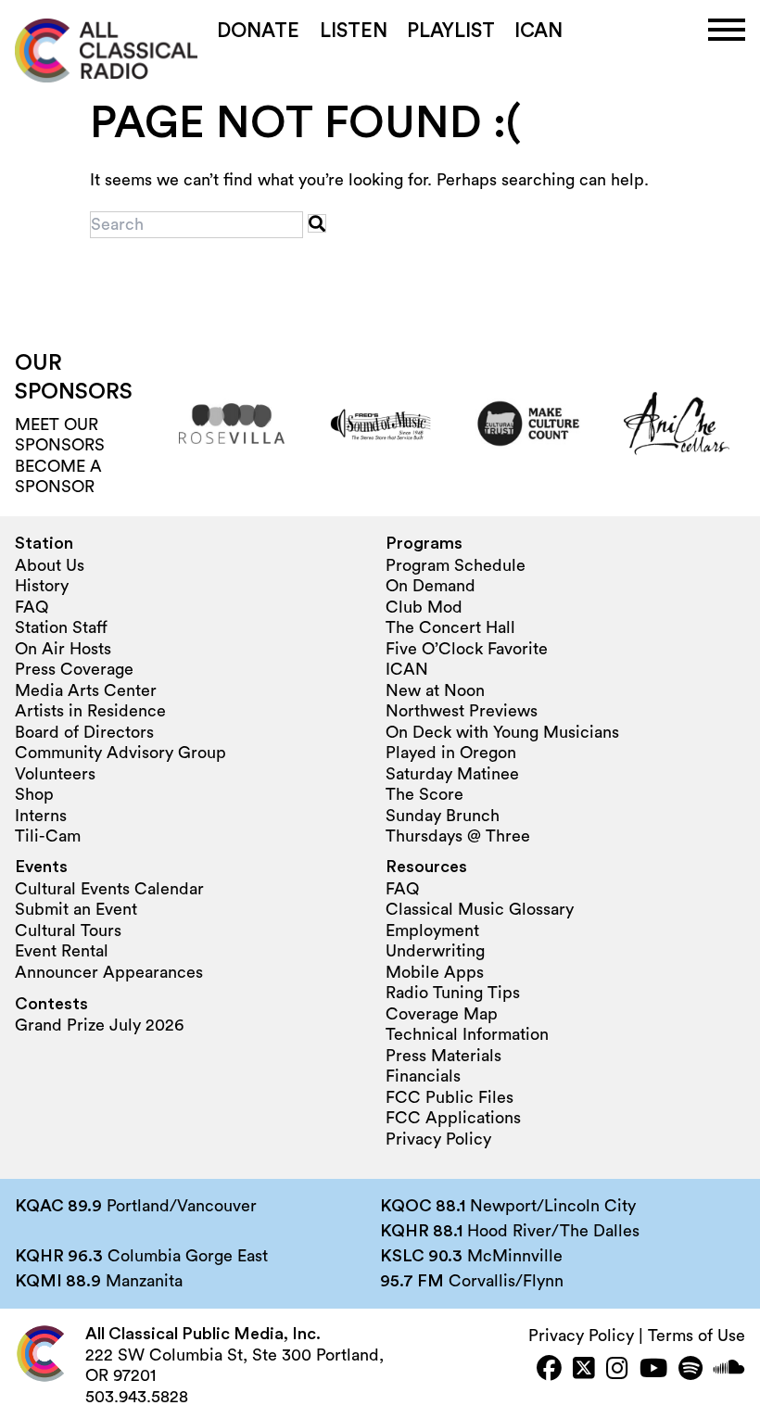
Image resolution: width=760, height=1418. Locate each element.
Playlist (451, 31)
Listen (353, 31)
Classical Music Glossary (480, 909)
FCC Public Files (449, 1097)
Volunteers (55, 774)
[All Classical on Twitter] (584, 1370)
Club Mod (424, 607)
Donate (258, 31)
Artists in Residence (90, 711)
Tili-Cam (48, 836)
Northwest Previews (462, 711)
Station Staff (61, 627)
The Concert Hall (450, 627)
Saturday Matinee (452, 774)
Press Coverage (74, 669)
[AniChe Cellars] (676, 423)
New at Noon (435, 690)
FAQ (31, 607)
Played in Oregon (451, 752)
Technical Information (467, 1034)
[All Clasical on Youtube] (653, 1370)
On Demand (430, 585)
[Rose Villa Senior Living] (231, 423)
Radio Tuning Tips (453, 992)
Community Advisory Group (120, 752)
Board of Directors (84, 732)
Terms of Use (696, 1335)
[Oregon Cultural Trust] (528, 423)
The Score (424, 794)
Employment (432, 930)
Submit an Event (76, 909)
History (42, 585)
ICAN (538, 31)
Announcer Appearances (109, 972)
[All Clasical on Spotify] (690, 1370)
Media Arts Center (86, 690)
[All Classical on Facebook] (549, 1370)
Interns (41, 815)
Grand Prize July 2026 (99, 1025)
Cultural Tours (68, 930)
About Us (49, 565)
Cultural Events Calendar (109, 888)
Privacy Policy (438, 1139)
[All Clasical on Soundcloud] (729, 1370)
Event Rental (61, 951)
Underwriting (435, 951)
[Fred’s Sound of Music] (380, 423)
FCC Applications (453, 1117)
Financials (423, 1076)
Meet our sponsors (60, 435)
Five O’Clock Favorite (467, 648)
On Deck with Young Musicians (502, 732)
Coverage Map (442, 1014)
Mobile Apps (435, 972)
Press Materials (443, 1055)
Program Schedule (456, 565)
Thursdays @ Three (458, 836)
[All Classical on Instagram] (617, 1370)
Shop (34, 794)
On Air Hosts (63, 648)
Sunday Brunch (443, 815)
